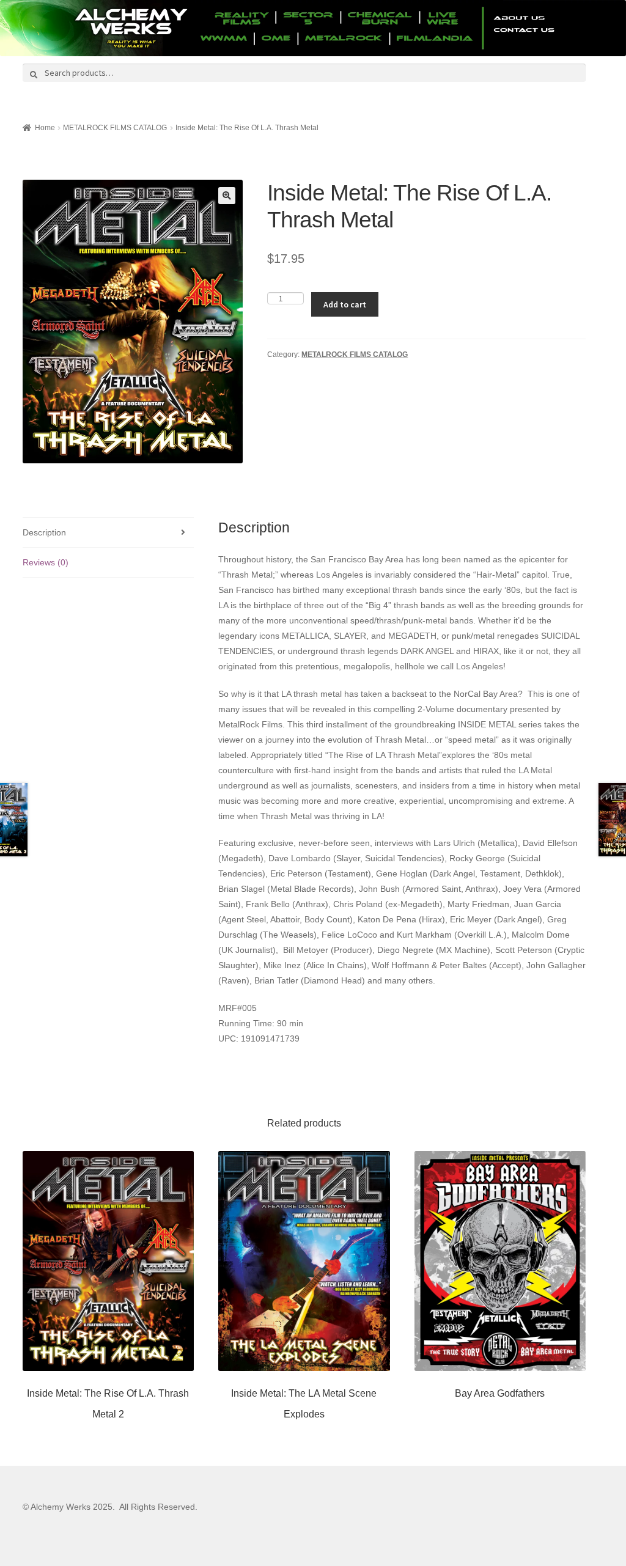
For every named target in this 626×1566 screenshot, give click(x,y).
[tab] (108, 533)
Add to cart (344, 304)
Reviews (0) (45, 562)
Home (45, 127)
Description (44, 532)
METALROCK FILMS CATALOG (115, 127)
